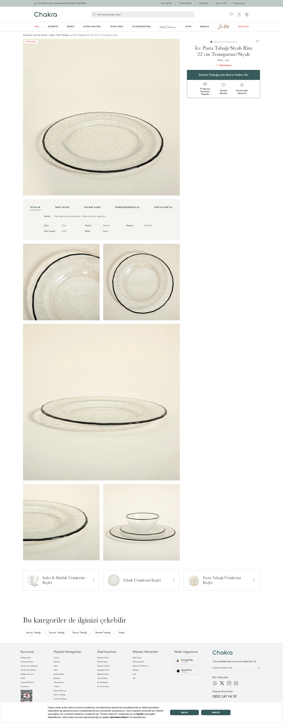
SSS (134, 678)
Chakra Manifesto (28, 670)
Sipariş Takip (221, 3)
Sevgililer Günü (103, 670)
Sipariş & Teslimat (140, 666)
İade (134, 674)
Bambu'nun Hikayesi (29, 666)
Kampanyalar (239, 3)
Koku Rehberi (166, 3)
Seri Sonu (243, 27)
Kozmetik (53, 27)
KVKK (23, 678)
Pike (55, 666)
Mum (56, 670)
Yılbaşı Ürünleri (103, 666)
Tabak (52, 35)
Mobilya (204, 27)
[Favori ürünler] (231, 14)
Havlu (56, 658)
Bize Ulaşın (137, 658)
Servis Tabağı (33, 633)
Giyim (188, 27)
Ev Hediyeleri (102, 682)
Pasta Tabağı (62, 35)
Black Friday (102, 662)
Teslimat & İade (92, 207)
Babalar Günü (103, 674)
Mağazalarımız (27, 674)
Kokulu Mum (59, 674)
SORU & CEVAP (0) (163, 207)
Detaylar (35, 207)
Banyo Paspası (60, 691)
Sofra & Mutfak (92, 27)
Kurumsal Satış (27, 662)
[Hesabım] (239, 14)
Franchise (25, 686)
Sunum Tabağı (57, 633)
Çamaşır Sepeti (60, 699)
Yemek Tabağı (103, 633)
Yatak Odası (116, 27)
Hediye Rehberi (185, 3)
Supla (122, 633)
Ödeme (136, 670)
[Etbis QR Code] (29, 696)
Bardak (57, 678)
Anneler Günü (102, 658)
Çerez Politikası (27, 682)
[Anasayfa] (45, 14)
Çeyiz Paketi (102, 678)
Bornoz (57, 662)
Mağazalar (204, 3)
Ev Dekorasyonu (141, 27)
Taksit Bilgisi (62, 207)
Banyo (70, 27)
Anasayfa (27, 35)
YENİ (36, 27)
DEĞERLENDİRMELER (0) (127, 207)
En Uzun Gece (103, 686)
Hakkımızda (26, 658)
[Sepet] (247, 14)
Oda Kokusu (59, 682)
